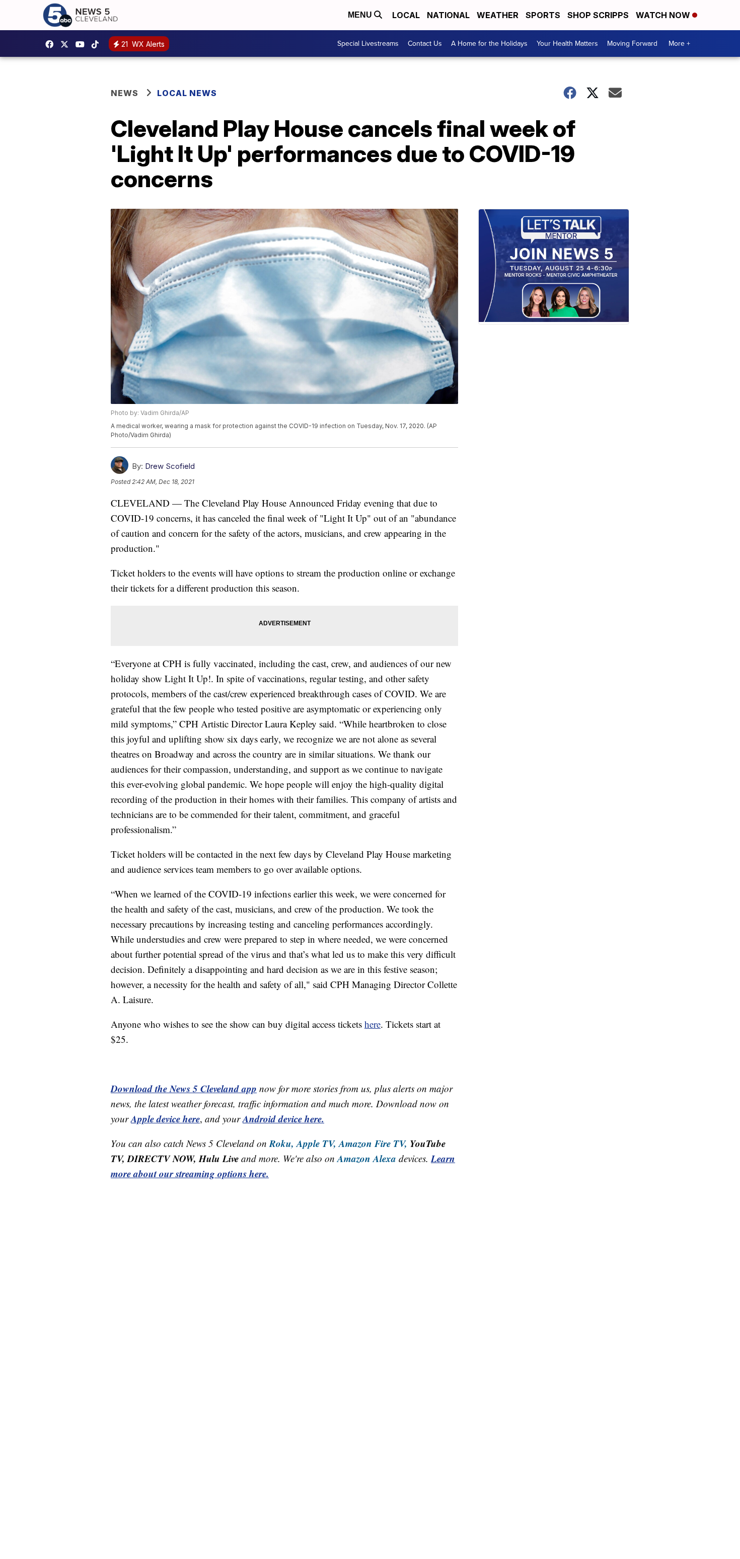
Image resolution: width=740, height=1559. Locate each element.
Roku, (281, 1143)
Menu (361, 15)
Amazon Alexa (366, 1158)
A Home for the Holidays (489, 43)
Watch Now (664, 15)
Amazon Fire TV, (373, 1143)
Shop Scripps (598, 15)
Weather (498, 15)
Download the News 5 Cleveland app (184, 1088)
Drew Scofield (170, 466)
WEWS (66, 44)
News (124, 93)
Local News (187, 93)
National (448, 15)
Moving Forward (632, 43)
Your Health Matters (567, 43)
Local (406, 15)
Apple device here (165, 1118)
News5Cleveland (51, 44)
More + (679, 43)
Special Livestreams (368, 43)
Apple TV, (316, 1143)
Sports (543, 15)
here (372, 1024)
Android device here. (283, 1118)
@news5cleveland (98, 44)
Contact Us (425, 43)
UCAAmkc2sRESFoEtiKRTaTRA (83, 44)
